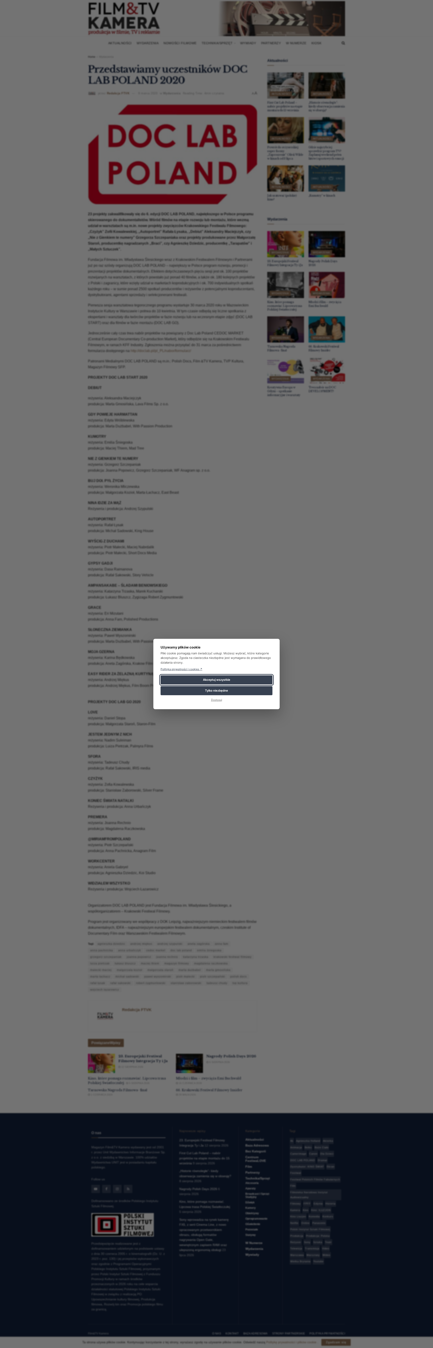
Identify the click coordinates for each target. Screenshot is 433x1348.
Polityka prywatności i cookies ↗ (181, 669)
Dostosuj (216, 700)
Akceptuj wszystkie (216, 679)
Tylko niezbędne (216, 690)
